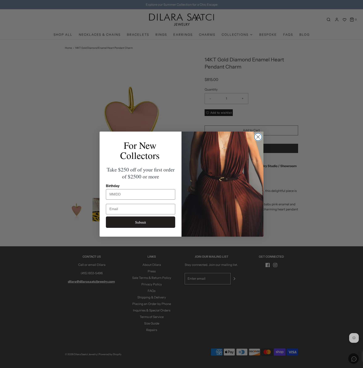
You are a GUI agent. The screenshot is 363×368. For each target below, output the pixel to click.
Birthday (113, 186)
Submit (140, 222)
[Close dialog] (258, 137)
